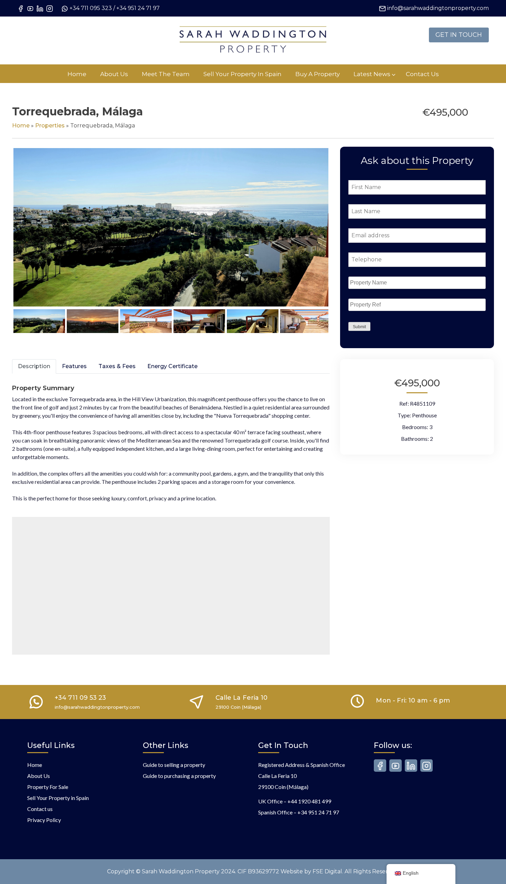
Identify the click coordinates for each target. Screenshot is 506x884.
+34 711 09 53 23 (80, 697)
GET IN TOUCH (458, 35)
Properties (50, 125)
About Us (38, 775)
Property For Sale (47, 786)
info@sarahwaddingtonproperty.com (438, 8)
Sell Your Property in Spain (58, 797)
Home (21, 125)
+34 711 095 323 (91, 8)
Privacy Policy (44, 820)
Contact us (40, 808)
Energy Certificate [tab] (172, 366)
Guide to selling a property (174, 764)
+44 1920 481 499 (309, 801)
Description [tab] (34, 366)
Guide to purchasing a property (179, 775)
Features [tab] (74, 366)
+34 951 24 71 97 (138, 8)
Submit (359, 326)
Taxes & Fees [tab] (117, 366)
